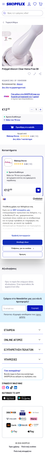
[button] (3, 4)
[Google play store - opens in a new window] (24, 398)
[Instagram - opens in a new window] (4, 387)
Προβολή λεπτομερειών (21, 236)
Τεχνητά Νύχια (12, 22)
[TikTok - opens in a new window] (12, 387)
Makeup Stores (13, 136)
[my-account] (29, 4)
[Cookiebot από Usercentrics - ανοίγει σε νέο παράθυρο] (32, 199)
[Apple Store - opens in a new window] (9, 398)
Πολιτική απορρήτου (22, 451)
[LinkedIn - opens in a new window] (16, 387)
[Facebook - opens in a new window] (8, 387)
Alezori (20, 84)
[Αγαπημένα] (35, 4)
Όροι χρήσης (14, 447)
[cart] (41, 4)
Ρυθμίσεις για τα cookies (21, 248)
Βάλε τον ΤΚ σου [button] (13, 120)
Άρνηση (22, 254)
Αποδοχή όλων (22, 242)
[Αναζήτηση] (5, 13)
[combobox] (22, 13)
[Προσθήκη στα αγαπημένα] (29, 73)
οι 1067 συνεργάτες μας (20, 210)
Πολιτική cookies (28, 447)
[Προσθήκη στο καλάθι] (38, 190)
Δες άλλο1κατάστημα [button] (22, 139)
